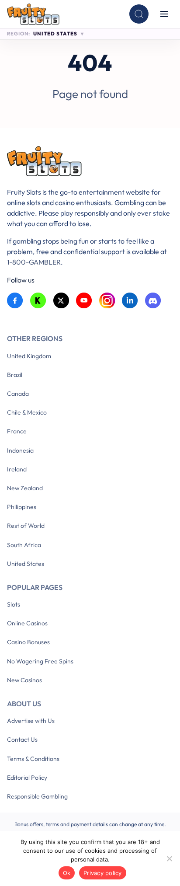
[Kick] (38, 301)
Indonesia (20, 450)
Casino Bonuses (28, 642)
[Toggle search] (139, 14)
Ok (67, 872)
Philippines (21, 507)
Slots (13, 604)
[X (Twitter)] (61, 301)
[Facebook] (15, 301)
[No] (169, 858)
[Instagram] (107, 301)
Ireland (17, 469)
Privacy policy (102, 872)
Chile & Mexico (27, 412)
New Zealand (25, 488)
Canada (18, 394)
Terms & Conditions (33, 759)
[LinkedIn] (130, 301)
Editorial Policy (27, 777)
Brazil (14, 375)
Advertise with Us (31, 721)
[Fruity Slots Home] (90, 163)
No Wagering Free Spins (40, 661)
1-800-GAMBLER (34, 262)
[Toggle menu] (164, 14)
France (17, 431)
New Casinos (24, 680)
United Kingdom (29, 356)
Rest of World (26, 526)
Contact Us (22, 739)
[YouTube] (84, 301)
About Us (24, 703)
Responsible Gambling (37, 796)
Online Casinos (27, 623)
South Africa (24, 545)
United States (25, 564)
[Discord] (153, 301)
